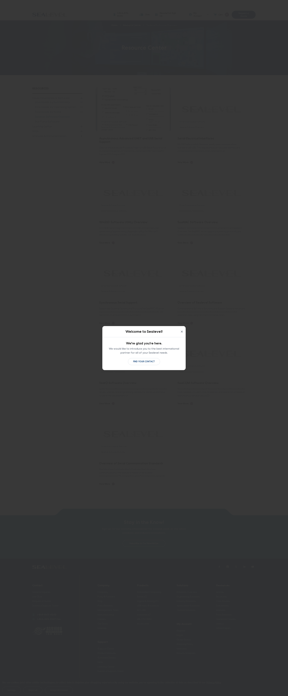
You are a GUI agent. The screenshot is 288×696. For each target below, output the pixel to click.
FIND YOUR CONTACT (144, 361)
